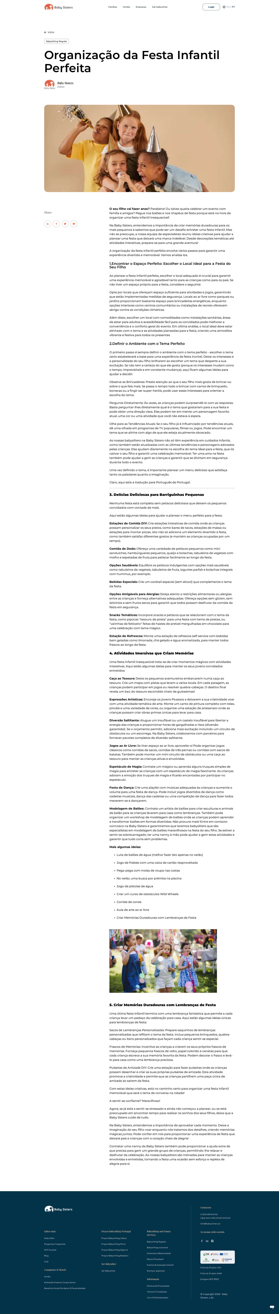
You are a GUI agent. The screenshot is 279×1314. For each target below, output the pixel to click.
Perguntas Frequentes (55, 1244)
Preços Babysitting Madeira (114, 1256)
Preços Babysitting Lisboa (114, 1238)
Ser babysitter (160, 7)
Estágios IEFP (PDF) (209, 1279)
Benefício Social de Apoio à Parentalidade (64, 1288)
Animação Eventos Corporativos (60, 1283)
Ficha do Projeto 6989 (211, 1274)
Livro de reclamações (157, 1298)
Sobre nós (49, 1238)
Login (211, 7)
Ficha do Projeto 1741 (210, 1268)
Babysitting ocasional (157, 1248)
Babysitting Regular (56, 41)
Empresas (141, 7)
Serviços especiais (156, 1271)
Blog (46, 1256)
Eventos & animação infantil (160, 1265)
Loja (46, 1262)
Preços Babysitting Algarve (114, 1250)
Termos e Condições (157, 1292)
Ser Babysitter (108, 1263)
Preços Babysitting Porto (113, 1244)
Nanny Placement (155, 1259)
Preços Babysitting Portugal (116, 1231)
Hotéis (126, 7)
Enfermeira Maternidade (159, 1253)
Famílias (112, 7)
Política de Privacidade (158, 1286)
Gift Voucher (50, 1250)
